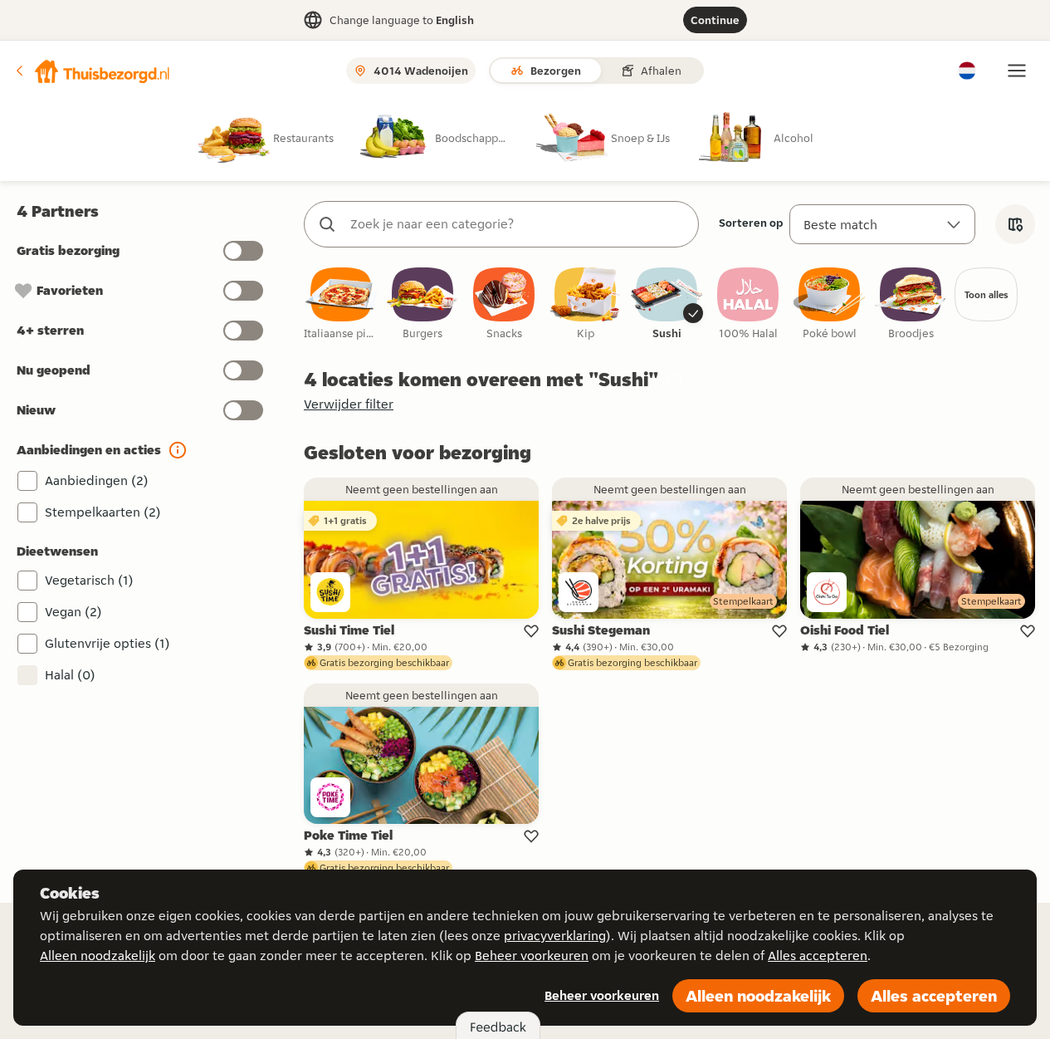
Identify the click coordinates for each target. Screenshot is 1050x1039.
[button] (92, 70)
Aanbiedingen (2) (97, 480)
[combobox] (518, 224)
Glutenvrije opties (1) (107, 643)
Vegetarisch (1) (89, 580)
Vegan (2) (73, 611)
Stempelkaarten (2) (103, 512)
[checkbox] (341, 304)
